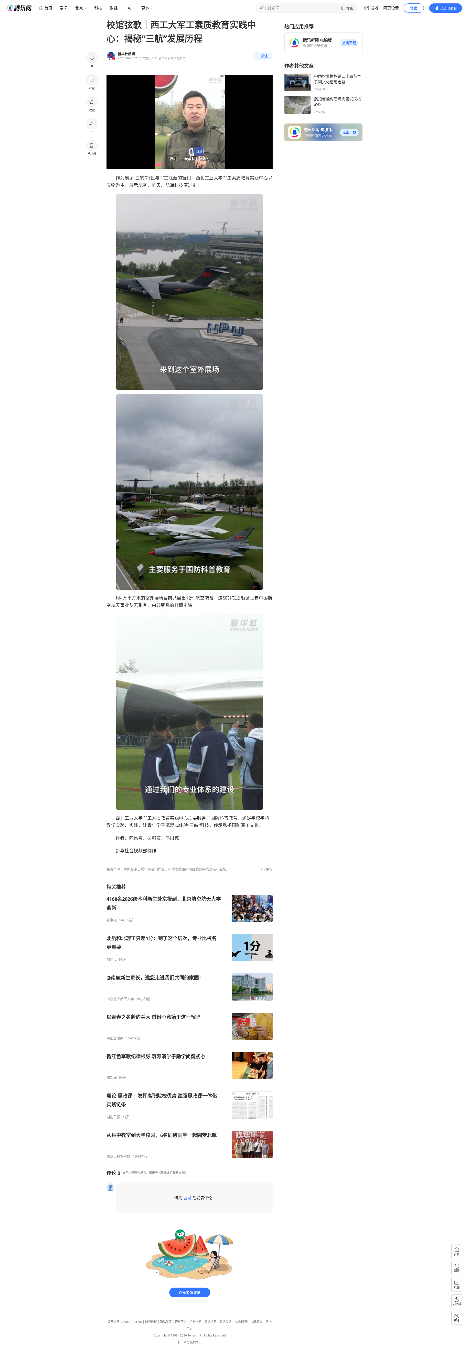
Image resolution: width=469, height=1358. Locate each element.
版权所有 (196, 1342)
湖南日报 (113, 1117)
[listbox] (190, 1021)
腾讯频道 (257, 1322)
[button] (349, 42)
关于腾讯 (113, 1322)
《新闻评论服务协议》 (172, 1173)
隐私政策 (166, 1322)
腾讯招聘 (210, 1322)
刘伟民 (112, 959)
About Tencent (132, 1322)
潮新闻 (112, 1077)
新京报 (112, 920)
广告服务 (196, 1322)
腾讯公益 (225, 1322)
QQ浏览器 (241, 1322)
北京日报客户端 (118, 1156)
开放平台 (181, 1322)
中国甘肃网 (115, 1038)
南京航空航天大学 (120, 999)
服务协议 (151, 1322)
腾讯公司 (183, 1342)
